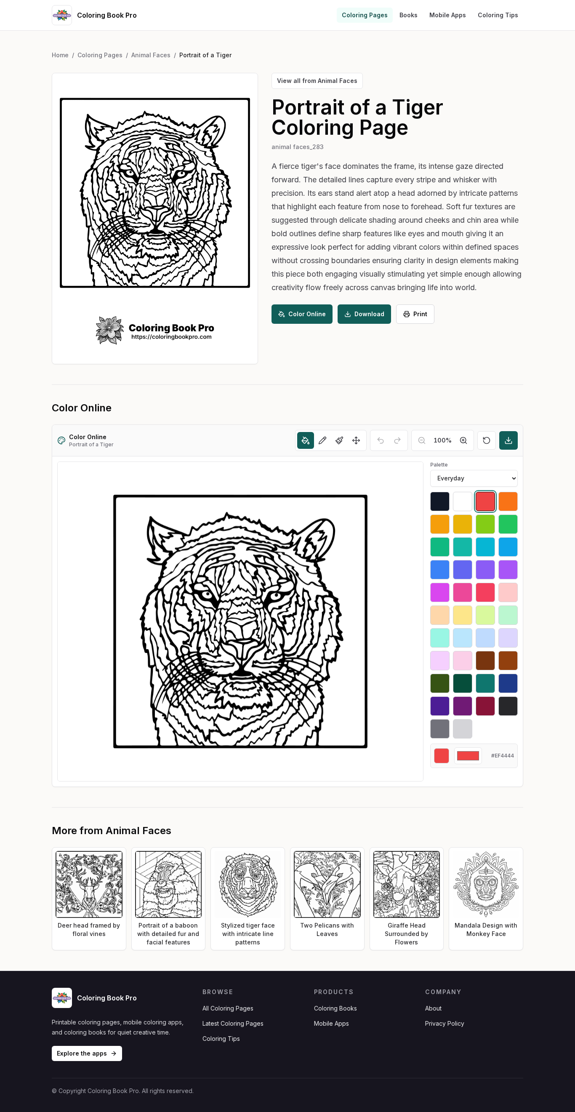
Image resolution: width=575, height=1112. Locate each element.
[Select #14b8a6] (462, 547)
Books (408, 15)
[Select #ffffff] (462, 501)
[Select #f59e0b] (440, 524)
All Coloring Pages (227, 1008)
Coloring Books (335, 1008)
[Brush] (339, 440)
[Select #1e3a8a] (508, 683)
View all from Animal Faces (317, 80)
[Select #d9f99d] (485, 615)
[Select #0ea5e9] (508, 547)
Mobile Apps (447, 15)
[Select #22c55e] (508, 524)
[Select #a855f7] (508, 569)
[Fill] (305, 440)
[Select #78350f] (485, 660)
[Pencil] (322, 440)
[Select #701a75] (462, 706)
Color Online (307, 313)
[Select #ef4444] (485, 501)
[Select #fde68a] (462, 615)
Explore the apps (82, 1053)
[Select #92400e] (508, 660)
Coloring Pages (365, 15)
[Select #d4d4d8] (462, 729)
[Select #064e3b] (462, 683)
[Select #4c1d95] (440, 706)
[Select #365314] (440, 683)
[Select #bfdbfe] (485, 638)
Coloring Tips (498, 15)
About (433, 1008)
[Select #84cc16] (485, 524)
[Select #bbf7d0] (508, 615)
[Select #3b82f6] (440, 569)
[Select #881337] (485, 706)
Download (369, 313)
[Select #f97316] (508, 501)
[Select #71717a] (440, 729)
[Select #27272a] (508, 706)
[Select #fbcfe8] (462, 660)
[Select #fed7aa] (440, 615)
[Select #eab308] (462, 524)
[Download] (508, 440)
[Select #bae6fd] (462, 638)
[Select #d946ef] (440, 592)
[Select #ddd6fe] (508, 638)
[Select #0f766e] (485, 683)
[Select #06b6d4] (485, 547)
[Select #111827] (440, 501)
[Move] (356, 440)
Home (60, 55)
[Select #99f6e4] (440, 638)
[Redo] (397, 440)
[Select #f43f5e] (485, 592)
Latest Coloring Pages (233, 1023)
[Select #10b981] (440, 547)
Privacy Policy (444, 1023)
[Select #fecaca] (508, 592)
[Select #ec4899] (462, 592)
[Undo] (380, 440)
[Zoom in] (463, 440)
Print (420, 313)
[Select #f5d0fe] (440, 660)
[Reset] (486, 440)
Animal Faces (150, 55)
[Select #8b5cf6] (485, 569)
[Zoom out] (421, 440)
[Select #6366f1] (462, 569)
